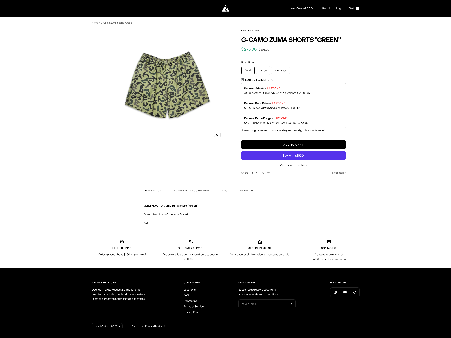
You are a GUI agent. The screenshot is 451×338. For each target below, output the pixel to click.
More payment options (293, 165)
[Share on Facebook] (252, 173)
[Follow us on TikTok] (354, 292)
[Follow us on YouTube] (345, 292)
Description (152, 190)
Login (339, 8)
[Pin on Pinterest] (257, 173)
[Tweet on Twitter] (262, 173)
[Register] (290, 304)
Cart (353, 8)
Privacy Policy (192, 312)
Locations (190, 289)
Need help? (339, 172)
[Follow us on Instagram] (335, 292)
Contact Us (190, 300)
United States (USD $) (301, 8)
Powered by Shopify (156, 326)
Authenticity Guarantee (192, 190)
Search (326, 8)
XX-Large (280, 70)
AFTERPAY (247, 190)
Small (248, 70)
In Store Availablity (257, 80)
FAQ (224, 190)
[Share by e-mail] (268, 173)
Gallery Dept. (251, 30)
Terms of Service (194, 306)
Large (263, 70)
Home (95, 22)
